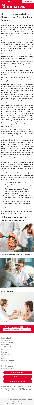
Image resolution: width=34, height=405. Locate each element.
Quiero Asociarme (6, 364)
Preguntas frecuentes (7, 360)
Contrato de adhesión (17, 372)
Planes (3, 350)
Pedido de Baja (17, 377)
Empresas (4, 352)
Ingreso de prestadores (8, 368)
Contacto (4, 358)
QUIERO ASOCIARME (28, 1)
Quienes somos (6, 340)
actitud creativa (22, 404)
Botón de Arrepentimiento (18, 381)
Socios (3, 356)
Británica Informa (6, 354)
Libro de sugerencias (7, 366)
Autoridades (5, 344)
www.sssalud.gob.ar (6, 390)
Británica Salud (6, 338)
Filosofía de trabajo (7, 342)
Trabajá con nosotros (7, 346)
